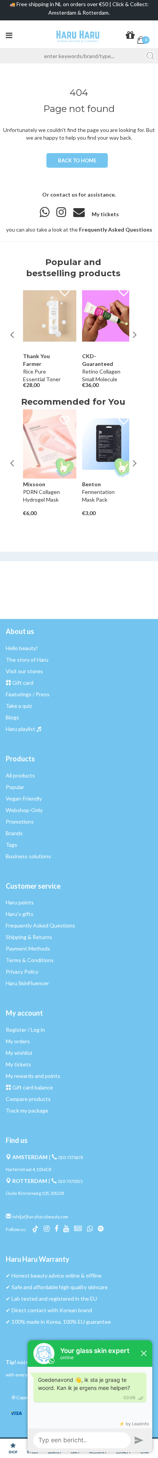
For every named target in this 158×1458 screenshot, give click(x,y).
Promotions (20, 821)
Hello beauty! (22, 648)
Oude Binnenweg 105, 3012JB (35, 1193)
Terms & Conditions (30, 960)
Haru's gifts (19, 914)
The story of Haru (27, 659)
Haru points (20, 902)
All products (20, 775)
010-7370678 (70, 1157)
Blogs (12, 717)
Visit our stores (24, 671)
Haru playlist (20, 729)
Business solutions (28, 856)
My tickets (105, 214)
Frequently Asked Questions (115, 229)
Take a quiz (19, 705)
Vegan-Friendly (24, 798)
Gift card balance (32, 1087)
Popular (15, 787)
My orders (18, 1041)
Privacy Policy (22, 971)
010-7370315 (70, 1181)
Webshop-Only (24, 810)
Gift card (22, 682)
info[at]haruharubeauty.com (40, 1216)
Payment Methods (28, 948)
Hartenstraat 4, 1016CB (29, 1169)
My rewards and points (33, 1076)
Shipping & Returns (29, 937)
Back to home (77, 160)
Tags (11, 844)
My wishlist (19, 1052)
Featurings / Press (27, 694)
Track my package (27, 1110)
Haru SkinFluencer (27, 983)
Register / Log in (25, 1029)
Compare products (28, 1099)
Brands (14, 833)
